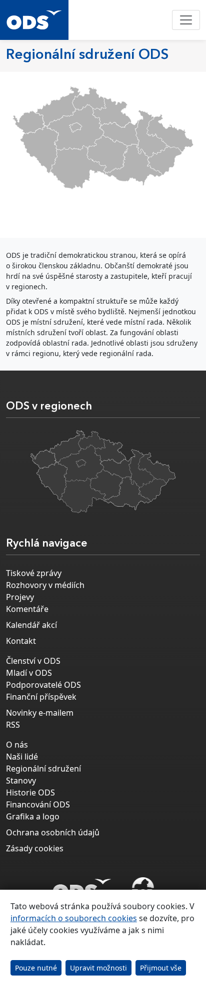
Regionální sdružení (43, 768)
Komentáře (27, 608)
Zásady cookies (35, 848)
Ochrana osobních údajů (53, 832)
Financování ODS (38, 804)
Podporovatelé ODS (43, 684)
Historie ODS (30, 792)
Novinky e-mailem (40, 712)
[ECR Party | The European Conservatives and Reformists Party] (143, 889)
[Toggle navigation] (186, 20)
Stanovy (21, 780)
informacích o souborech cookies (73, 918)
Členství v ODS (33, 660)
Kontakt (21, 640)
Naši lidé (22, 756)
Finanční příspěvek (41, 696)
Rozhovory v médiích (45, 585)
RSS (13, 724)
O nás (17, 744)
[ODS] (82, 886)
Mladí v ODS (29, 672)
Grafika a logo (33, 816)
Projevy (20, 597)
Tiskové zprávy (34, 573)
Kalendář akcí (31, 624)
